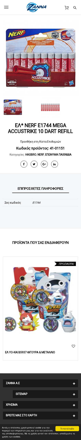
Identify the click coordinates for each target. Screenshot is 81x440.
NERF (41, 154)
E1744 (36, 202)
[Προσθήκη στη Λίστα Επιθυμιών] (73, 346)
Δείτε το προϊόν (40, 299)
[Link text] (75, 7)
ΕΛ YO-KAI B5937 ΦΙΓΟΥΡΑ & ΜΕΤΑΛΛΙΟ (30, 352)
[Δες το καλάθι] (67, 7)
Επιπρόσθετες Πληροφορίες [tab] (41, 188)
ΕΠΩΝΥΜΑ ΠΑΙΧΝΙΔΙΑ (58, 154)
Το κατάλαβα (67, 428)
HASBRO (30, 154)
